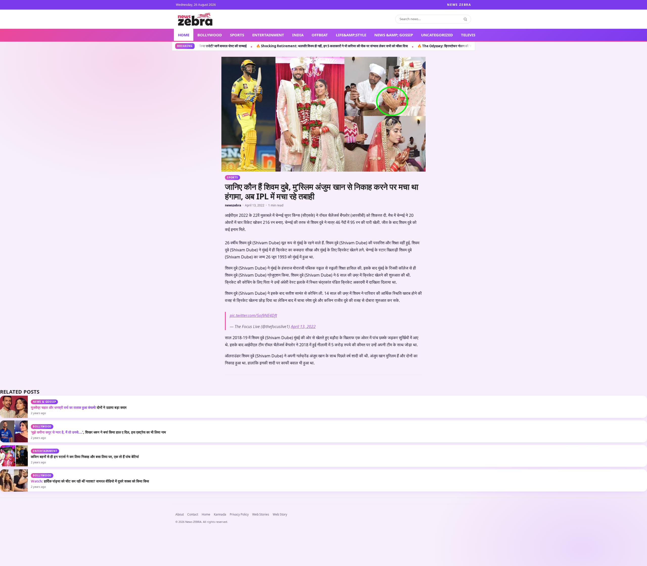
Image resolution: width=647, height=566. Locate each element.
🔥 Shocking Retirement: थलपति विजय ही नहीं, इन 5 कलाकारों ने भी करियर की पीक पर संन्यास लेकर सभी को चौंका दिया (222, 46)
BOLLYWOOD (209, 34)
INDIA (298, 34)
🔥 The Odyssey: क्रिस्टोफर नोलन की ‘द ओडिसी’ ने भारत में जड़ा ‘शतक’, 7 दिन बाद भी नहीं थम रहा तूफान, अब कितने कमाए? (383, 46)
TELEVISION (472, 34)
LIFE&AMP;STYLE (351, 34)
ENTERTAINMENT (268, 34)
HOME (183, 34)
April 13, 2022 (303, 419)
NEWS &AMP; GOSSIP (393, 34)
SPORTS (237, 34)
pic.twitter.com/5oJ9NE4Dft (253, 408)
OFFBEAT (320, 34)
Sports (232, 177)
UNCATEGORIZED (437, 34)
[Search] (465, 19)
